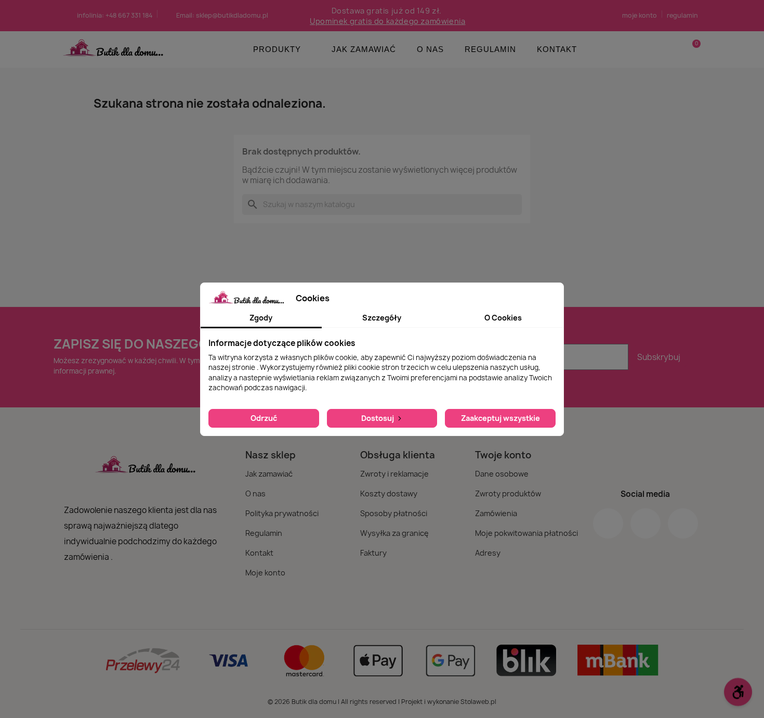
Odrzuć (264, 418)
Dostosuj (378, 418)
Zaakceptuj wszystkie (500, 418)
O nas (430, 49)
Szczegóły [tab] (381, 318)
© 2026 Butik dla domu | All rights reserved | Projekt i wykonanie (364, 701)
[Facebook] (608, 523)
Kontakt (557, 49)
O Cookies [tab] (503, 318)
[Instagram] (645, 523)
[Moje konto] (674, 49)
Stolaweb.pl (478, 701)
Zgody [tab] (260, 318)
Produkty (277, 49)
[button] (692, 49)
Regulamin (490, 49)
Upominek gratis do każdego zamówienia (387, 21)
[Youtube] (683, 523)
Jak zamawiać (364, 49)
